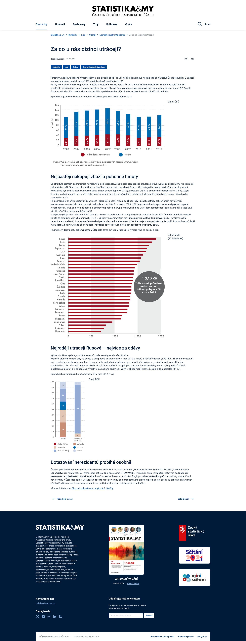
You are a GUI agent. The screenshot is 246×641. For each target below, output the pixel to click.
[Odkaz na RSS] (60, 616)
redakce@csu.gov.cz (45, 603)
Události (60, 24)
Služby (109, 488)
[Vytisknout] (192, 58)
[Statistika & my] (123, 11)
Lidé (83, 35)
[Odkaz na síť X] (37, 616)
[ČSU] (191, 533)
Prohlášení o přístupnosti (162, 636)
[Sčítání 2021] (194, 555)
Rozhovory (79, 24)
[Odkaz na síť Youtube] (43, 616)
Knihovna (111, 24)
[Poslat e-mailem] (186, 58)
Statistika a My (57, 35)
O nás (128, 24)
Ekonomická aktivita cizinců (112, 35)
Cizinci (92, 35)
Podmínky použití (186, 636)
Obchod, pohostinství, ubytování (88, 488)
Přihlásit (149, 616)
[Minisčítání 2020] (194, 577)
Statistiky (41, 24)
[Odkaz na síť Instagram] (49, 616)
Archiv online (133, 583)
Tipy (95, 24)
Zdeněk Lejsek (57, 59)
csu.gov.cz (202, 636)
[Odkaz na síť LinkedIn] (54, 616)
